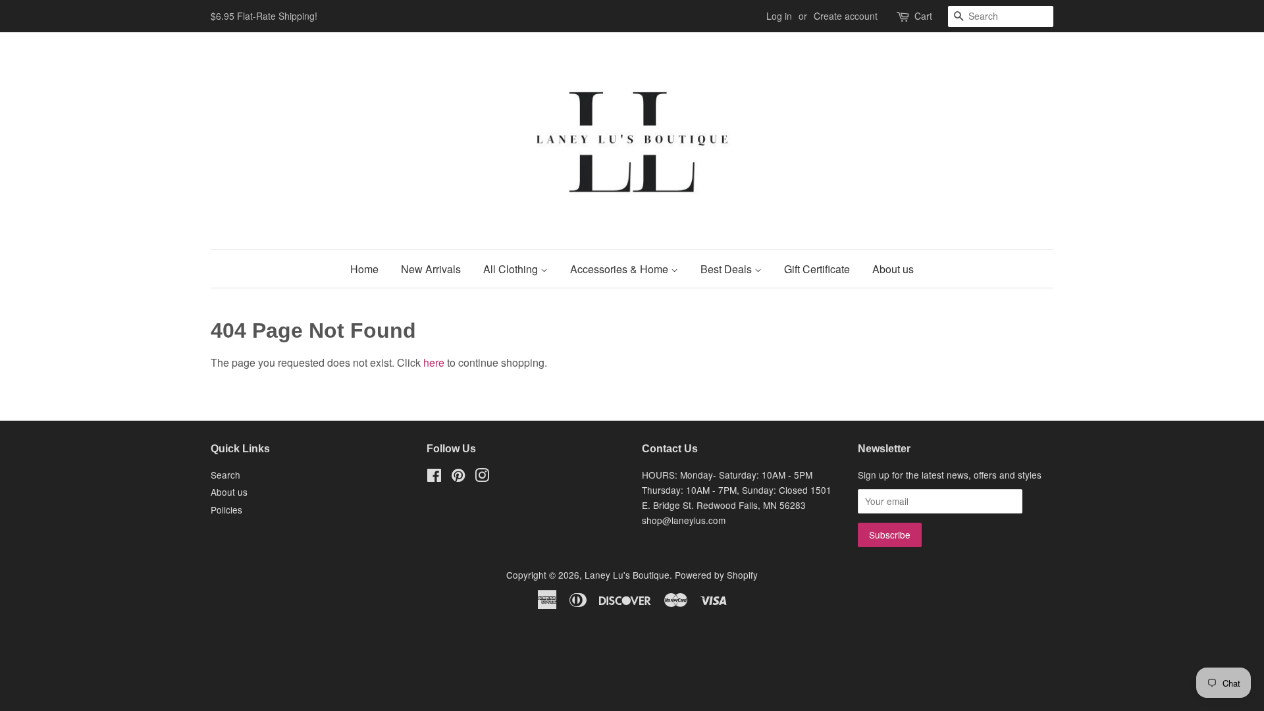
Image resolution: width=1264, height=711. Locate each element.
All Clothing (511, 268)
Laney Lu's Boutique (627, 574)
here (433, 362)
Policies (226, 509)
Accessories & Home (620, 268)
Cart (923, 15)
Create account (846, 15)
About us (893, 268)
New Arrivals (431, 268)
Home (364, 268)
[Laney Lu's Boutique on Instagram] (482, 477)
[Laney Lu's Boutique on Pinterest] (458, 477)
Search (225, 474)
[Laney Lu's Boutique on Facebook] (434, 477)
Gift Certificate (817, 268)
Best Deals (727, 268)
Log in (779, 15)
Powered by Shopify (716, 574)
